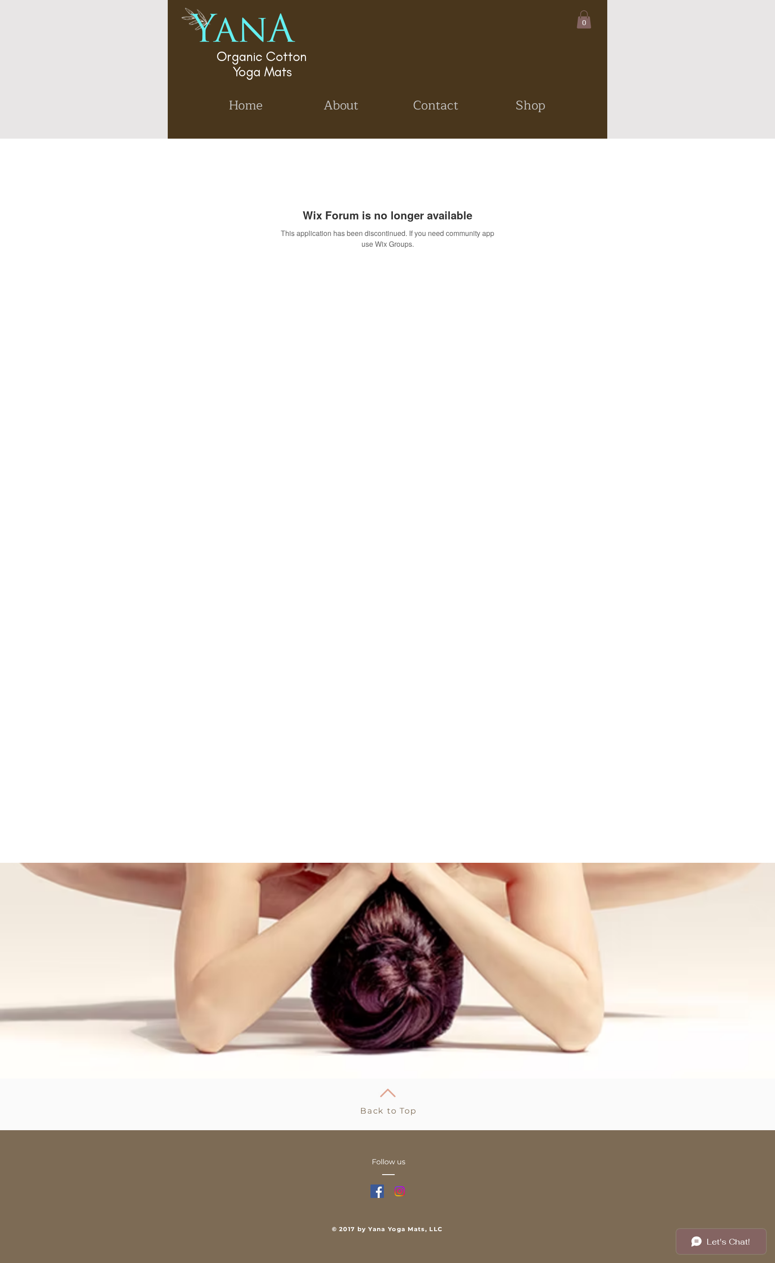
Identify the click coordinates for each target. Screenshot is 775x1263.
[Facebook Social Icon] (377, 1191)
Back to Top (388, 1111)
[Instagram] (399, 1191)
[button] (584, 19)
